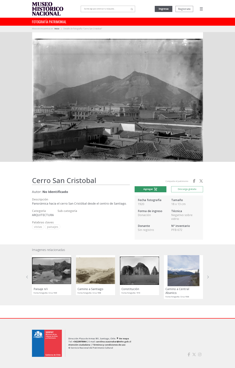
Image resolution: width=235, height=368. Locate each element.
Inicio (57, 28)
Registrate (184, 9)
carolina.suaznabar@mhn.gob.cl (113, 341)
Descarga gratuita (187, 189)
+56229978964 (79, 341)
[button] (27, 277)
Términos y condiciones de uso (108, 344)
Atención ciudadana (79, 344)
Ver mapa (122, 338)
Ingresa (163, 9)
